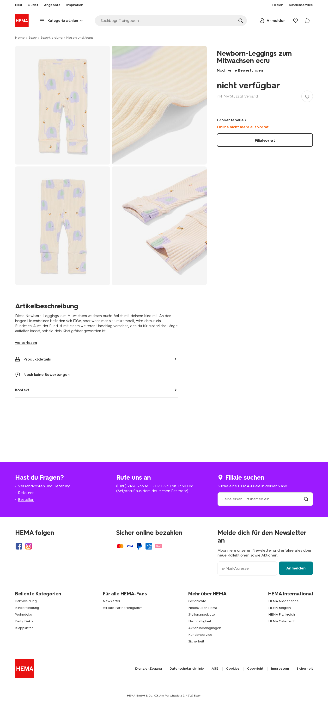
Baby (33, 38)
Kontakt (22, 390)
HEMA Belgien (279, 608)
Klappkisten (24, 628)
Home (20, 38)
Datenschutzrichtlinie (187, 669)
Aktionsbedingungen (204, 628)
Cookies (232, 669)
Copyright (255, 669)
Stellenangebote (201, 614)
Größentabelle (230, 120)
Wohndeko (23, 614)
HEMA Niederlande (283, 601)
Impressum (280, 669)
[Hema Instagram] (28, 546)
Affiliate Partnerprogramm (122, 608)
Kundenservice (200, 635)
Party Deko (24, 621)
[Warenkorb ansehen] (307, 20)
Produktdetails (37, 359)
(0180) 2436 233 (130, 486)
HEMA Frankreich (281, 614)
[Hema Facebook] (19, 546)
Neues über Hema (202, 608)
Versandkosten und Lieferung (44, 486)
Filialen (277, 5)
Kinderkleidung (27, 608)
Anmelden (296, 568)
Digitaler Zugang (148, 669)
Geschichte (197, 601)
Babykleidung (51, 38)
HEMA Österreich (281, 621)
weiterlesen (26, 342)
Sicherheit (196, 641)
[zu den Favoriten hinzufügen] (307, 96)
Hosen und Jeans (79, 38)
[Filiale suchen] (306, 499)
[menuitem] (18, 5)
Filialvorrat (265, 140)
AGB (215, 669)
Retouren (26, 492)
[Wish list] (295, 20)
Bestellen (26, 499)
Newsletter (111, 601)
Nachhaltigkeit (199, 621)
